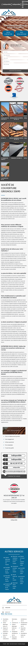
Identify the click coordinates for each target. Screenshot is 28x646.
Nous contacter (8, 33)
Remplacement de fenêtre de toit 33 (24, 624)
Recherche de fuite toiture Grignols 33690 (22, 580)
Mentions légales (21, 644)
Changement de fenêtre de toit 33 (15, 633)
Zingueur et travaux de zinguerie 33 (5, 630)
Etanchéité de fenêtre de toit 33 (24, 635)
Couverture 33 (15, 622)
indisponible (6, 4)
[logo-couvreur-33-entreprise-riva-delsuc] (8, 12)
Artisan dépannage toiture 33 (5, 624)
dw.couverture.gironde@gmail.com (15, 471)
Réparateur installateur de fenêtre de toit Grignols (15, 560)
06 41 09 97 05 (21, 4)
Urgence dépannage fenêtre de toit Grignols (7, 561)
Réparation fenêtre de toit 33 (23, 630)
